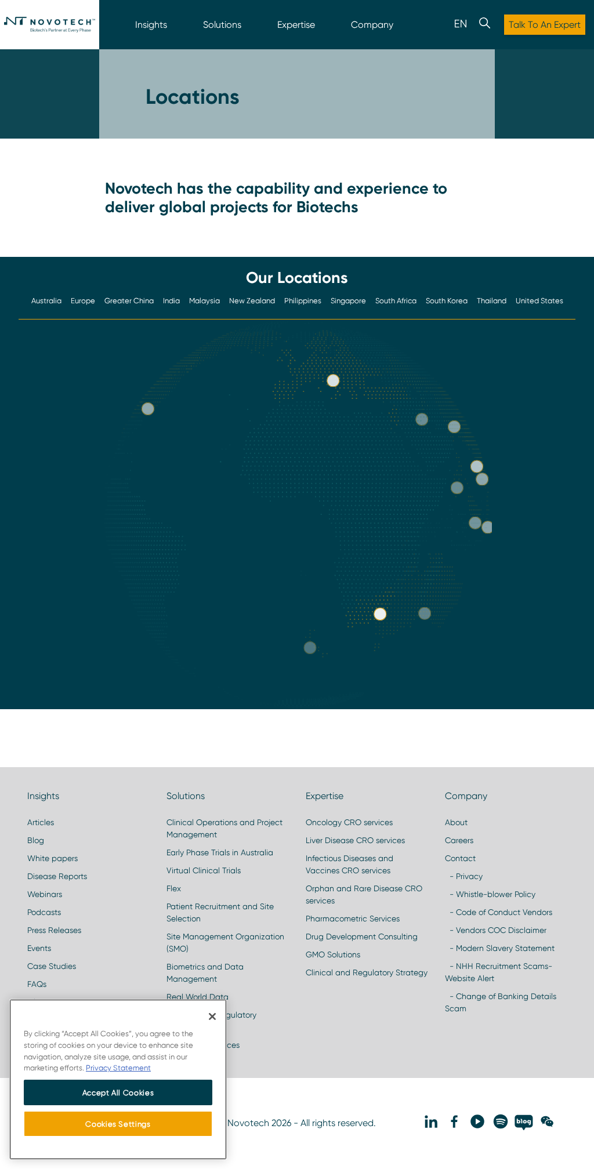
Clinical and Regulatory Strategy (367, 972)
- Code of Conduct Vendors (498, 912)
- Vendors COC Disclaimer (495, 930)
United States (539, 300)
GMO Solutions (333, 954)
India (171, 300)
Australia (46, 300)
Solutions (222, 24)
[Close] (212, 1016)
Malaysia (204, 300)
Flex (173, 888)
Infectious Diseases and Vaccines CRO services (349, 864)
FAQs (36, 984)
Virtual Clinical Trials (203, 870)
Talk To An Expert (545, 24)
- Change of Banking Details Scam (500, 1002)
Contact (460, 858)
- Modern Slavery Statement (500, 948)
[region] (118, 1079)
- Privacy (464, 876)
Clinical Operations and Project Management (224, 828)
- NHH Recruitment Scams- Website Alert (498, 972)
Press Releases (54, 930)
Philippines (302, 300)
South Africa (395, 300)
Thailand (491, 300)
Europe (83, 300)
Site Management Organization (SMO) (225, 942)
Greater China (129, 300)
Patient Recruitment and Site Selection (220, 912)
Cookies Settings (118, 1123)
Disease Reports (57, 876)
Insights (151, 24)
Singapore (348, 300)
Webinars (44, 894)
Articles (40, 822)
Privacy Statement (118, 1067)
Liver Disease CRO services (355, 840)
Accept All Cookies (118, 1092)
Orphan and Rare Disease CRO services (364, 894)
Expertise (296, 24)
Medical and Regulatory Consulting (211, 1021)
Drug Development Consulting (362, 936)
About (456, 822)
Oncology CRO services (349, 822)
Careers (459, 840)
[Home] (49, 24)
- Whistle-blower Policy (490, 894)
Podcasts (44, 912)
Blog (35, 840)
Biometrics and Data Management (205, 972)
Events (39, 948)
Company (372, 24)
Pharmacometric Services (353, 918)
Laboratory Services (203, 1045)
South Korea (447, 300)
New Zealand (252, 300)
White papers (52, 858)
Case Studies (51, 966)
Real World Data (197, 996)
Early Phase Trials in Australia (219, 852)
